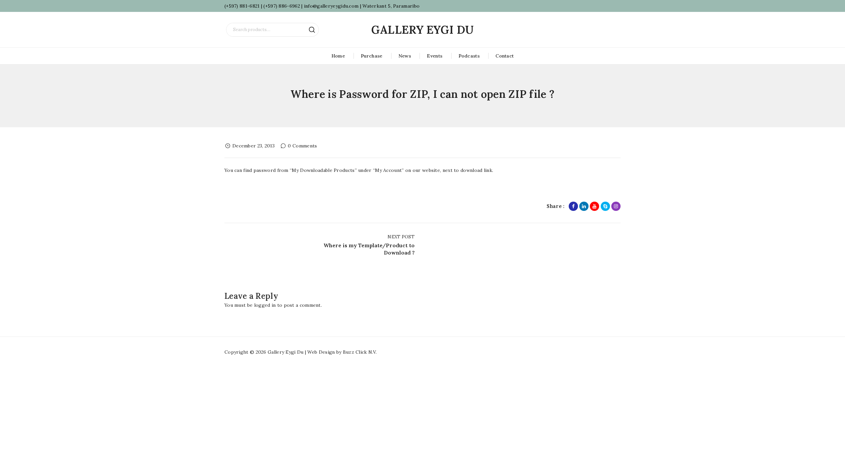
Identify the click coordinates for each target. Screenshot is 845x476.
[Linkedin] (584, 206)
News (404, 56)
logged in (265, 305)
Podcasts (469, 56)
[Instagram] (616, 206)
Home (338, 56)
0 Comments (302, 146)
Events (434, 56)
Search (312, 29)
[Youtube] (594, 206)
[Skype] (605, 206)
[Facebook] (573, 206)
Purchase (371, 56)
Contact (504, 56)
